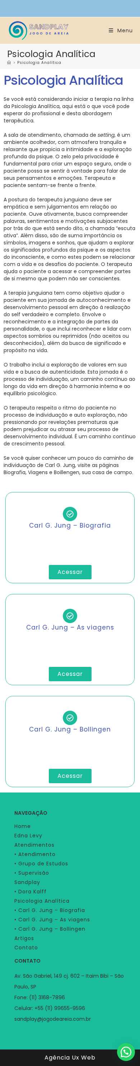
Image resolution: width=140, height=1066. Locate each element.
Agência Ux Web (70, 1057)
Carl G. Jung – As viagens (70, 627)
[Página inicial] (9, 62)
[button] (126, 1052)
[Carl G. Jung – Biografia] (70, 514)
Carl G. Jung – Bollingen (70, 729)
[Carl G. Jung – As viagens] (70, 616)
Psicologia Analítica (39, 62)
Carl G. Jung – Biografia (70, 525)
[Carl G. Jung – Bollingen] (70, 718)
